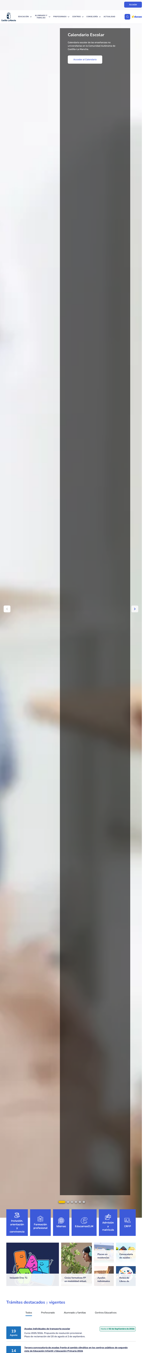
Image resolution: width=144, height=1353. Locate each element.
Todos (28, 1312)
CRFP (127, 1226)
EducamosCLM (84, 1226)
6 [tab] (84, 1202)
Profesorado (60, 17)
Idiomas (61, 1226)
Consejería (92, 17)
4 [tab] (76, 1202)
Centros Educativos (106, 1312)
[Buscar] (127, 17)
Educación (23, 17)
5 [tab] (80, 1202)
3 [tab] (72, 1202)
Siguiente (134, 609)
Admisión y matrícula (108, 1226)
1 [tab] (61, 1202)
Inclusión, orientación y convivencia (17, 1226)
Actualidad (109, 17)
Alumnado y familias (41, 17)
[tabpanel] (72, 609)
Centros (76, 17)
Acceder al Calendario (85, 59)
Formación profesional (40, 1226)
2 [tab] (68, 1202)
